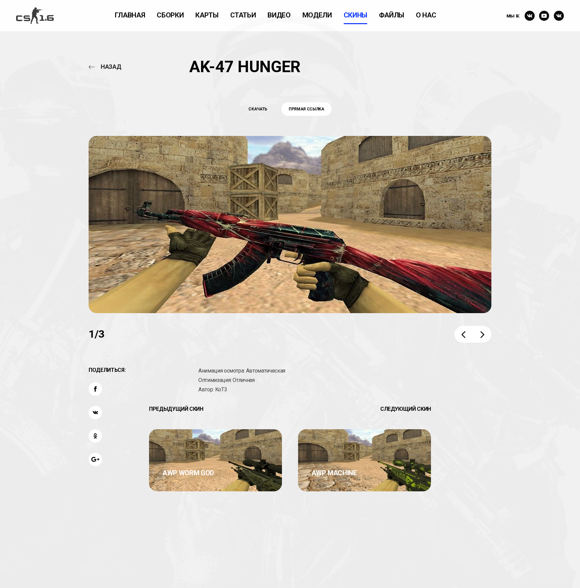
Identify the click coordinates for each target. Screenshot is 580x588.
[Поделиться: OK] (95, 436)
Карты (206, 15)
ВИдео (279, 15)
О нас (426, 15)
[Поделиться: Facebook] (95, 389)
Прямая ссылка (306, 109)
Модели (317, 15)
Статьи (243, 15)
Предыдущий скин (176, 409)
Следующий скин (405, 409)
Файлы (391, 15)
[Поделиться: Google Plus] (95, 459)
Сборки (170, 15)
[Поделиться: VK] (95, 412)
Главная (130, 15)
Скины (355, 15)
